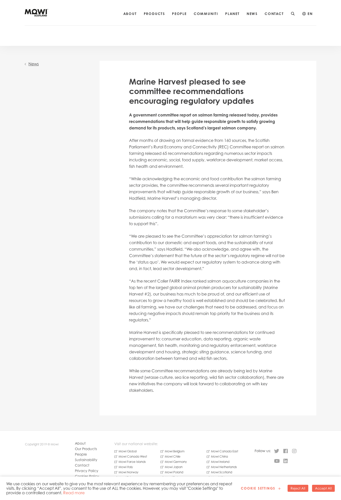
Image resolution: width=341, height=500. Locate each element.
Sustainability (86, 460)
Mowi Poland (174, 472)
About (130, 13)
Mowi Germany (176, 462)
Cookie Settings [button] (258, 488)
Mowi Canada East (224, 451)
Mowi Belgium (174, 451)
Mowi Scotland (221, 472)
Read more (74, 492)
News (252, 13)
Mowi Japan (173, 467)
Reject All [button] (298, 488)
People (179, 13)
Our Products (86, 449)
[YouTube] (277, 461)
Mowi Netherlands (224, 467)
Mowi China (219, 456)
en (310, 13)
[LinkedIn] (285, 461)
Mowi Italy (126, 467)
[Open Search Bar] (293, 13)
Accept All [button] (323, 488)
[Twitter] (276, 451)
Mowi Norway (128, 472)
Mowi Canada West (133, 456)
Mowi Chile (172, 456)
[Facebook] (285, 451)
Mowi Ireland (220, 462)
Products (154, 13)
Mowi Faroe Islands (132, 462)
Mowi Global (128, 451)
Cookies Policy (87, 476)
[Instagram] (294, 451)
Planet (232, 13)
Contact (274, 13)
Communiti (206, 13)
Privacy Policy (86, 471)
